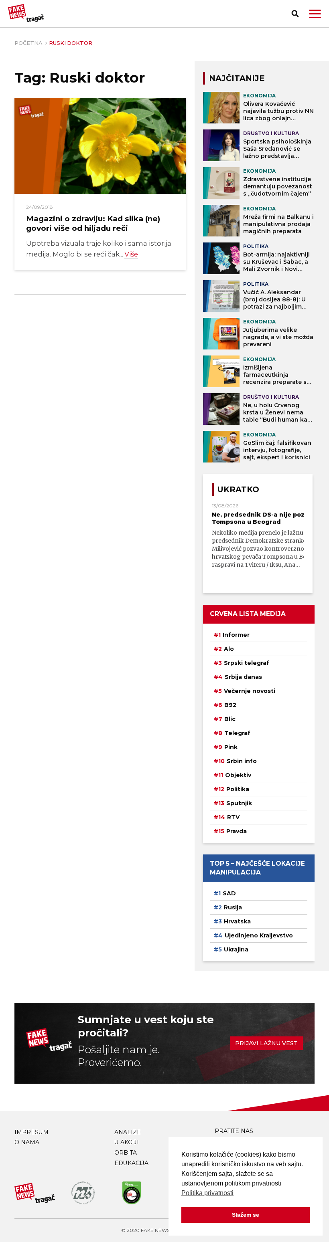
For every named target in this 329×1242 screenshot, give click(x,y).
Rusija (233, 907)
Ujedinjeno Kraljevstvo (259, 935)
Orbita (125, 1152)
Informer (236, 634)
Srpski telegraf (246, 662)
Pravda (236, 831)
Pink (231, 747)
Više (131, 254)
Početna (28, 43)
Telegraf (237, 733)
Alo (229, 648)
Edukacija (131, 1163)
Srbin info (242, 761)
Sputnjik (239, 803)
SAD (229, 893)
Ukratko (238, 489)
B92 (230, 705)
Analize (127, 1132)
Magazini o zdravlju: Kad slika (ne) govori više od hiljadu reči (93, 223)
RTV (233, 817)
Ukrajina (236, 949)
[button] (315, 14)
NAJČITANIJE (236, 78)
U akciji (126, 1142)
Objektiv (238, 775)
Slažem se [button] (245, 1215)
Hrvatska (237, 921)
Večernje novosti (249, 691)
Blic (230, 719)
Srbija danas (243, 677)
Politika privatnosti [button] (207, 1192)
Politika (237, 789)
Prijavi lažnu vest (266, 1043)
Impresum (31, 1132)
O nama (26, 1142)
